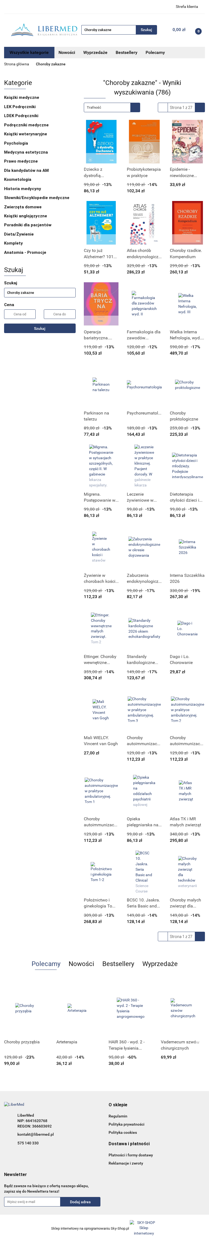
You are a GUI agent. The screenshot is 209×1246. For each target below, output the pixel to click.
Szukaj (39, 328)
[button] (118, 1105)
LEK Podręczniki (20, 106)
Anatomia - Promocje (25, 252)
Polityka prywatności (127, 1124)
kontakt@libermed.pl (35, 1134)
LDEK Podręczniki (21, 115)
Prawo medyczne (21, 161)
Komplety (13, 243)
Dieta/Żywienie (19, 234)
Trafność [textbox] (94, 107)
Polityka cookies (123, 1132)
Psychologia (16, 143)
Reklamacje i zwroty (126, 1163)
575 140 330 (28, 1143)
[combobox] (112, 107)
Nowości (67, 52)
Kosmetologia (17, 179)
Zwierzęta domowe (23, 207)
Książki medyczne (22, 97)
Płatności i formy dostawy (131, 1155)
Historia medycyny (22, 188)
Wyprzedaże (95, 52)
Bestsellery (126, 52)
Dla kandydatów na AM (26, 170)
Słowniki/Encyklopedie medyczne (36, 197)
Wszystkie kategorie (29, 52)
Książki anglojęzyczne (25, 216)
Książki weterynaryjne (25, 134)
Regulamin (118, 1116)
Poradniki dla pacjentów (27, 225)
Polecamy (155, 52)
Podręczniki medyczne (26, 125)
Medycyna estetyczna (26, 152)
